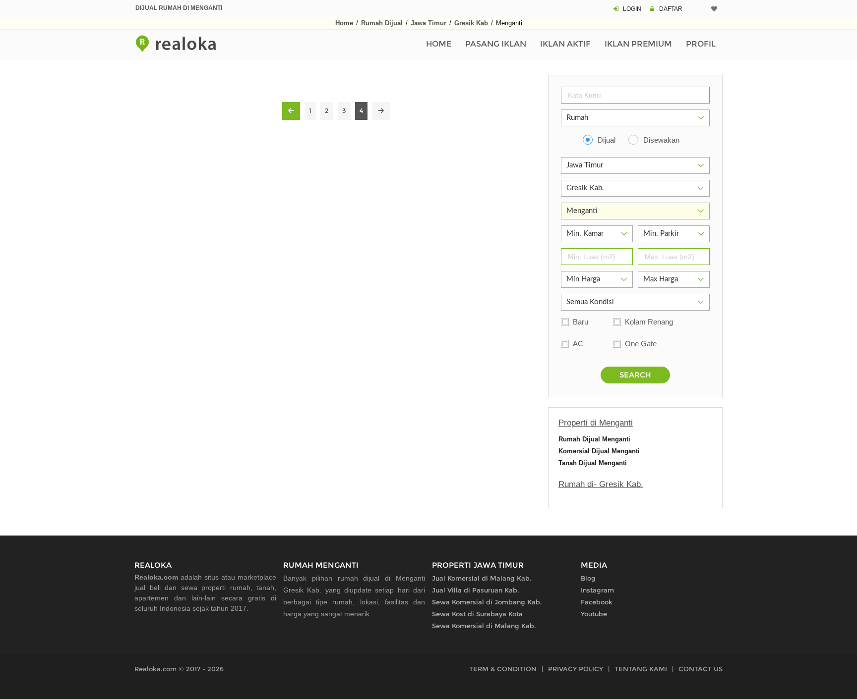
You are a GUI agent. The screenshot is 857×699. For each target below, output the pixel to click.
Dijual (606, 140)
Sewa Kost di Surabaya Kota (477, 614)
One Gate (641, 343)
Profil (701, 44)
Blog (588, 578)
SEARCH (635, 374)
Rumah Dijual (382, 23)
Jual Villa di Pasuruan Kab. (475, 590)
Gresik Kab (471, 23)
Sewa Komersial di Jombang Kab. (487, 602)
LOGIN (632, 8)
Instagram (597, 590)
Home (344, 23)
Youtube (594, 614)
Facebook (596, 602)
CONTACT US (700, 669)
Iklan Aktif (565, 44)
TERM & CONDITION (503, 669)
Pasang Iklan (495, 44)
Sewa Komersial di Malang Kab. (484, 626)
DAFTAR (670, 8)
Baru (580, 322)
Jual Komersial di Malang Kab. (482, 578)
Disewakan (661, 140)
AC (578, 343)
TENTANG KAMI (640, 669)
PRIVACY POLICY (575, 669)
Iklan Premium (638, 44)
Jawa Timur (428, 23)
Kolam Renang (649, 322)
